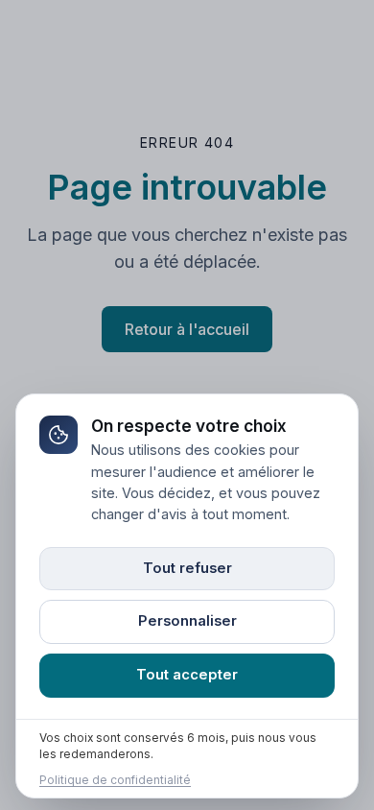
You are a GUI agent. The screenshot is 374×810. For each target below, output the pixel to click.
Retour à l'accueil (187, 329)
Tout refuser (187, 568)
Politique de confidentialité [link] (115, 781)
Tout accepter (187, 674)
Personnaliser (187, 621)
